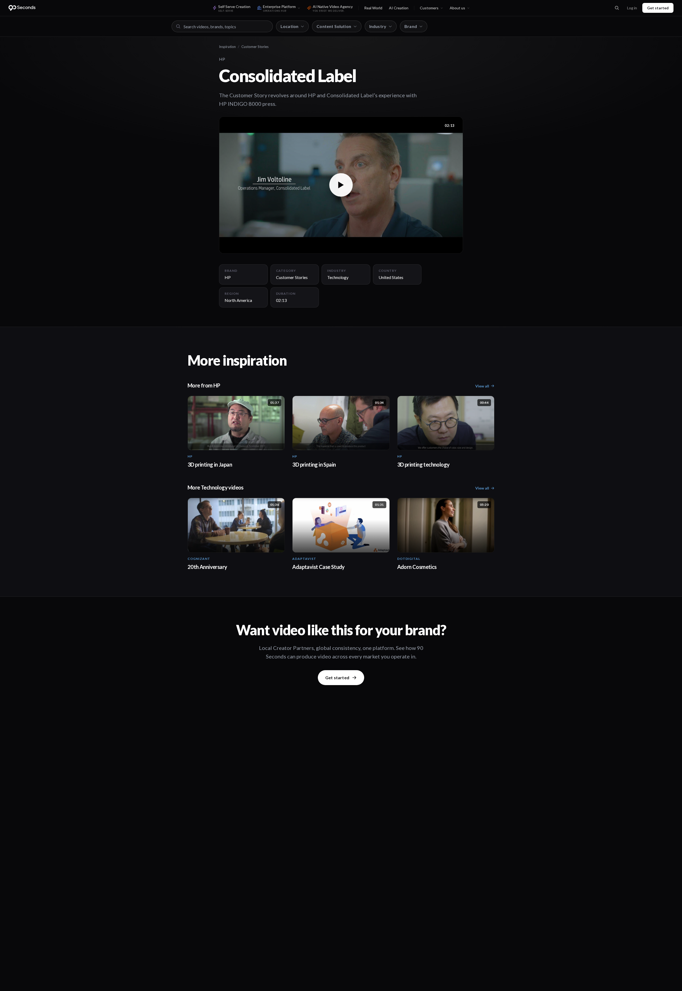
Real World (373, 8)
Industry (377, 26)
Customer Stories (255, 47)
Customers (429, 8)
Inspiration (227, 47)
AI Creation (398, 8)
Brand (410, 26)
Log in (632, 8)
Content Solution (333, 26)
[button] (341, 185)
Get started (658, 8)
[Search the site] (616, 8)
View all (482, 386)
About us (457, 8)
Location (289, 26)
